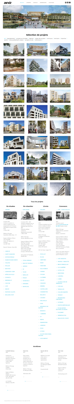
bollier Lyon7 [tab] (9, 294)
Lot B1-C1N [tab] (61, 270)
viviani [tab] (42, 274)
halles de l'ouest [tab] (63, 318)
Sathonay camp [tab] (10, 271)
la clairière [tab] (61, 267)
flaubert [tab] (61, 312)
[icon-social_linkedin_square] (68, 2)
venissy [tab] (60, 295)
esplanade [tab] (26, 209)
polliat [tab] (7, 265)
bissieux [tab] (42, 310)
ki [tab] (23, 269)
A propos (28, 2)
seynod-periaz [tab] (9, 257)
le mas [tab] (42, 331)
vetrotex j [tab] (26, 280)
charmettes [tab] (44, 292)
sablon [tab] (7, 251)
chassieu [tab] (43, 283)
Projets (22, 2)
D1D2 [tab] (41, 303)
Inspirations (43, 2)
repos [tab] (42, 319)
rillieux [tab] (42, 294)
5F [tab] (40, 316)
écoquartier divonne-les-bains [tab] (61, 308)
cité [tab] (6, 286)
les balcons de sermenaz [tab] (61, 282)
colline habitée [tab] (63, 292)
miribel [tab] (42, 286)
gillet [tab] (42, 280)
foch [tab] (41, 328)
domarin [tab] (25, 283)
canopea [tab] (60, 276)
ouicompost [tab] (44, 338)
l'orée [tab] (60, 279)
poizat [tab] (25, 277)
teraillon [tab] (61, 289)
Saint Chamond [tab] (10, 254)
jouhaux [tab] (8, 277)
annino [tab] (25, 266)
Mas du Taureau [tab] (28, 263)
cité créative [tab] (62, 258)
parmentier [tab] (43, 322)
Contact (35, 2)
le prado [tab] (60, 302)
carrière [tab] (43, 313)
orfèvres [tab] (43, 260)
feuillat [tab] (43, 254)
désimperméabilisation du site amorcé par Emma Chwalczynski (13, 400)
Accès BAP (51, 2)
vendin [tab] (42, 271)
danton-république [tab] (64, 305)
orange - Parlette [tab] (63, 261)
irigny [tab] (7, 289)
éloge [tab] (42, 257)
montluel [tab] (26, 286)
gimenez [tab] (42, 325)
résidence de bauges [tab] (43, 307)
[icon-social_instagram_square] (66, 2)
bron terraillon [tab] (63, 264)
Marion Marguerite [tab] (11, 260)
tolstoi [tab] (7, 262)
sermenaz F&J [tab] (62, 315)
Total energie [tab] (27, 260)
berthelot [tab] (8, 280)
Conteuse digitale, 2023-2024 (26, 400)
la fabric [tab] (43, 277)
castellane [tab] (44, 289)
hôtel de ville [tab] (9, 274)
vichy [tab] (24, 272)
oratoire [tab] (43, 265)
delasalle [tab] (43, 300)
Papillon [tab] (25, 275)
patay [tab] (42, 262)
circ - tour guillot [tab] (64, 209)
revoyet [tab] (8, 268)
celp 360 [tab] (7, 283)
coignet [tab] (42, 297)
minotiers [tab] (61, 273)
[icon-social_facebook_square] (70, 2)
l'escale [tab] (60, 286)
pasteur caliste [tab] (10, 292)
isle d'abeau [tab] (44, 268)
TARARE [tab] (7, 209)
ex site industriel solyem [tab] (44, 334)
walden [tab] (42, 209)
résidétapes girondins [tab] (60, 298)
